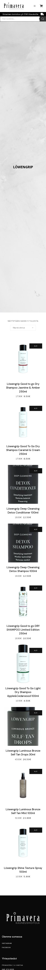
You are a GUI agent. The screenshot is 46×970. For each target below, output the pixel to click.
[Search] (43, 18)
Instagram (7, 943)
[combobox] (23, 328)
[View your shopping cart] (41, 6)
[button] (34, 6)
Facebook (6, 947)
